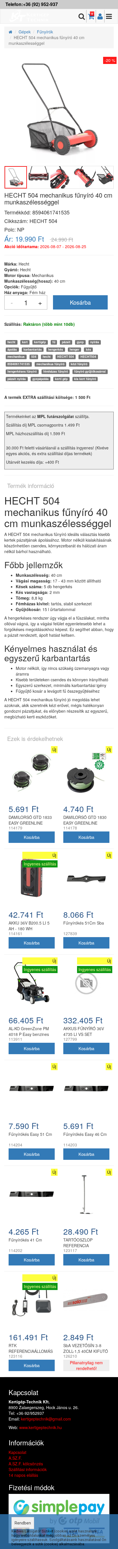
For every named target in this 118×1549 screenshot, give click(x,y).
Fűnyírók (45, 32)
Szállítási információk (28, 1469)
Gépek (25, 32)
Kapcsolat (17, 1452)
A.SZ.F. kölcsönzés (26, 1463)
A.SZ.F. (15, 1458)
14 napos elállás (23, 1475)
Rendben (23, 1523)
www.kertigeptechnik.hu (40, 1427)
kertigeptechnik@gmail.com (46, 1419)
